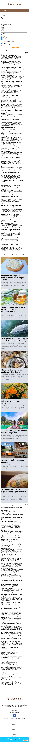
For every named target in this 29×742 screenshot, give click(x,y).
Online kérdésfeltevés (7, 44)
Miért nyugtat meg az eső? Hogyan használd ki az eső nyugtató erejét (10, 213)
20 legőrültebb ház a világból (9, 665)
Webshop (4, 46)
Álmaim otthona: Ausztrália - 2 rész (10, 61)
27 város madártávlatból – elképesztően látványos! (8, 587)
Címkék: (2, 27)
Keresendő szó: (4, 20)
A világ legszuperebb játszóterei (9, 136)
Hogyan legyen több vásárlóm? (14, 712)
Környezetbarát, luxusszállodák (9, 89)
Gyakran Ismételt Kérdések (8, 41)
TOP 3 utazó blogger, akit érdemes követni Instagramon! (10, 150)
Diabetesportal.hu (14, 729)
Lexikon (4, 43)
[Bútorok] (14, 29)
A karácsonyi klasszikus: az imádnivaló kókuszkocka (11, 371)
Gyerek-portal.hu (14, 734)
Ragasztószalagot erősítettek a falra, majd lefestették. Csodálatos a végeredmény (11, 539)
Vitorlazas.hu (14, 724)
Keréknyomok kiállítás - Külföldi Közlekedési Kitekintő (9, 245)
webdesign (11, 718)
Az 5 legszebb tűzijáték (7, 568)
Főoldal (3, 15)
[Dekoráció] (14, 30)
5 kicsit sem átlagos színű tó (8, 574)
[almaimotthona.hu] (14, 4)
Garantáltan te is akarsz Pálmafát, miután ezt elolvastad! (10, 222)
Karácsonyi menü (5, 679)
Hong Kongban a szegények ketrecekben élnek (8, 555)
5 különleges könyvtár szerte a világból (11, 580)
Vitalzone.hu (14, 727)
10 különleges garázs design (8, 562)
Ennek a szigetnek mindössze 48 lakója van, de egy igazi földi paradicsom (11, 656)
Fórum (3, 36)
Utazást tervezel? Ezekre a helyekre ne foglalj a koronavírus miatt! (11, 82)
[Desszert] (14, 31)
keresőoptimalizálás (17, 718)
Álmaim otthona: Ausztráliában (9, 55)
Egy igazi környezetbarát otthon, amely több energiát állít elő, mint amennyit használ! (11, 112)
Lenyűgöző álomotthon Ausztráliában (11, 67)
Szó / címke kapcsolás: (6, 24)
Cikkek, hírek (5, 35)
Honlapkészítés (6, 718)
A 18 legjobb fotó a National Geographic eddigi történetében (11, 595)
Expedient (23, 718)
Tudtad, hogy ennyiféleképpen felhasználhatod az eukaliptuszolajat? (13, 309)
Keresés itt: (3, 33)
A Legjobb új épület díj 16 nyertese (10, 609)
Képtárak (4, 38)
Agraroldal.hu (14, 736)
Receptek (4, 42)
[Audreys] (14, 28)
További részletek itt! (17, 739)
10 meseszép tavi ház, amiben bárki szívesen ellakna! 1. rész (10, 230)
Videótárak (4, 39)
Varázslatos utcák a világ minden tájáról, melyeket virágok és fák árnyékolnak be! (12, 103)
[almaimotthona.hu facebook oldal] (14, 715)
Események (4, 37)
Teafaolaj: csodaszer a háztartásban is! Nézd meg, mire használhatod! (11, 624)
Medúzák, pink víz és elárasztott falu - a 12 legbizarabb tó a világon (11, 74)
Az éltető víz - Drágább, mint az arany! (11, 632)
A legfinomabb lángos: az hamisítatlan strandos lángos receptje (11, 206)
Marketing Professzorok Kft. (18, 719)
